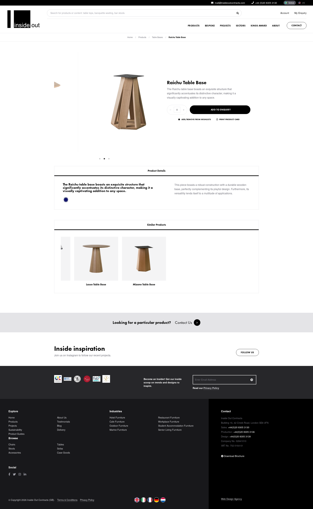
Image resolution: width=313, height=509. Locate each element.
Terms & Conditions (67, 499)
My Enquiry (300, 13)
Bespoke (210, 25)
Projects (225, 25)
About (276, 25)
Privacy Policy (211, 388)
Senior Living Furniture (170, 429)
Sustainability (15, 429)
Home (130, 37)
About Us (62, 417)
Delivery (61, 429)
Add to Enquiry (221, 109)
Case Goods (63, 452)
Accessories (14, 452)
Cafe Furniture (117, 421)
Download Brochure (233, 456)
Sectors (241, 25)
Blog (59, 425)
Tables (60, 444)
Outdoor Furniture (119, 425)
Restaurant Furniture (169, 417)
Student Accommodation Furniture (176, 425)
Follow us (247, 352)
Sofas (60, 448)
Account (284, 13)
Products (194, 25)
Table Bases (157, 37)
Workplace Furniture (168, 421)
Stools (11, 448)
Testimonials (63, 421)
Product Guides (16, 433)
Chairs (11, 444)
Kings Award (259, 25)
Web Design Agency (231, 499)
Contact (296, 25)
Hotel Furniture (117, 417)
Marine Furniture (118, 429)
